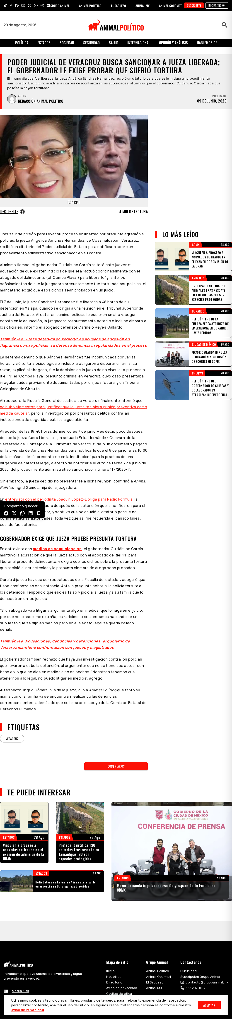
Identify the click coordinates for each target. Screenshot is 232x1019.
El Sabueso (155, 962)
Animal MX (154, 967)
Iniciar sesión (216, 5)
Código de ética (119, 973)
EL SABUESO (118, 5)
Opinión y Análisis (173, 42)
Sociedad (67, 42)
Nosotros (113, 956)
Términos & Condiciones (176, 991)
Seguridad (91, 42)
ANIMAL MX (142, 5)
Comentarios (116, 766)
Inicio (110, 950)
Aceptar (209, 1005)
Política (21, 42)
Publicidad (188, 950)
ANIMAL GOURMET (170, 5)
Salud (113, 42)
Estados (44, 42)
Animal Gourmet (158, 956)
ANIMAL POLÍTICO (90, 5)
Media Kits (20, 970)
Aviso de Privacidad (27, 1010)
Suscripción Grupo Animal (200, 956)
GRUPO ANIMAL (60, 5)
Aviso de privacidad (121, 967)
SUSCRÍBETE (194, 5)
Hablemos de (207, 42)
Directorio (114, 962)
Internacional (138, 42)
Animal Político (157, 950)
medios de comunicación (57, 548)
